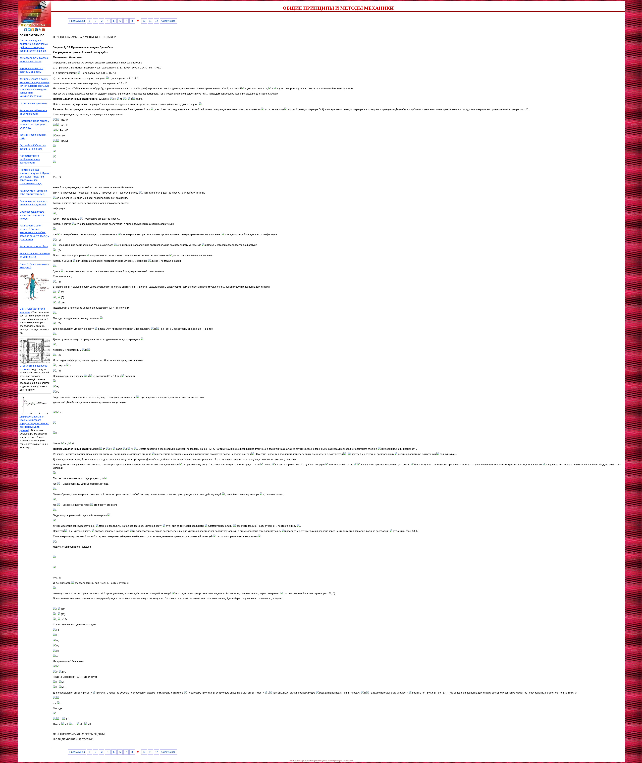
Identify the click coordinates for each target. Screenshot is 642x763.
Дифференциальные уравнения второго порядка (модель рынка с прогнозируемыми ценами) (34, 423)
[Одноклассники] (33, 30)
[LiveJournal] (40, 30)
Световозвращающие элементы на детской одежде (32, 215)
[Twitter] (29, 30)
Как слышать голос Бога (34, 246)
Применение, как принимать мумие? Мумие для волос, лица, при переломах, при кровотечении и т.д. (35, 176)
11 (150, 21)
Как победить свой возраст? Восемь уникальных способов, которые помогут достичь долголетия (34, 232)
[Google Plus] (43, 30)
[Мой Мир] (36, 30)
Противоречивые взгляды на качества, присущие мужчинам (34, 124)
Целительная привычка (33, 103)
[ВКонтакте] (26, 30)
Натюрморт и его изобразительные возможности (30, 159)
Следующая (168, 21)
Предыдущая (77, 21)
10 (144, 21)
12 (156, 21)
